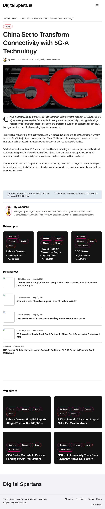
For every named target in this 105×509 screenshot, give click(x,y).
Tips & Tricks (82, 246)
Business (12, 237)
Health (23, 241)
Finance (12, 241)
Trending (73, 414)
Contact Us (97, 505)
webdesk (23, 206)
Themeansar (20, 503)
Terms (91, 499)
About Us (69, 499)
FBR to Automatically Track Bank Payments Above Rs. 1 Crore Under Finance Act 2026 (77, 459)
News (8, 26)
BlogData (7, 503)
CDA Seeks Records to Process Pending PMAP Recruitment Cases (51, 318)
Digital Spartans (17, 5)
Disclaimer (81, 499)
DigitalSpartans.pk (46, 60)
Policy (99, 499)
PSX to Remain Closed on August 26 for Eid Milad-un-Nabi (46, 301)
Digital (59, 238)
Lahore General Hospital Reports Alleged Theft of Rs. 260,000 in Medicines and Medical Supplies (26, 423)
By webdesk (13, 60)
